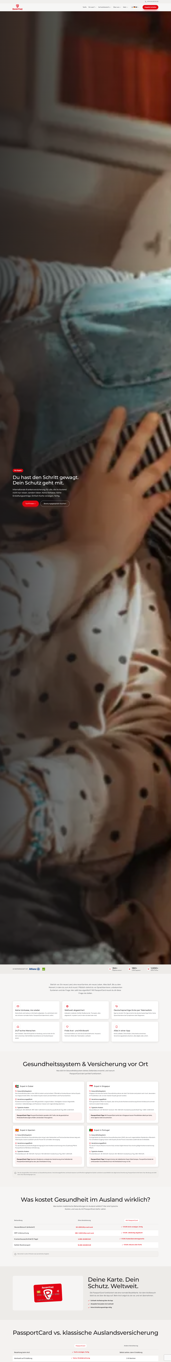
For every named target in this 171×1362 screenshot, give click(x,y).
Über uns (116, 7)
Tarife (85, 7)
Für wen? (91, 7)
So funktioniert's (104, 7)
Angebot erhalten (150, 7)
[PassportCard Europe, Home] (17, 7)
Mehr (124, 7)
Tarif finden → (30, 504)
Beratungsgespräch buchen (55, 504)
